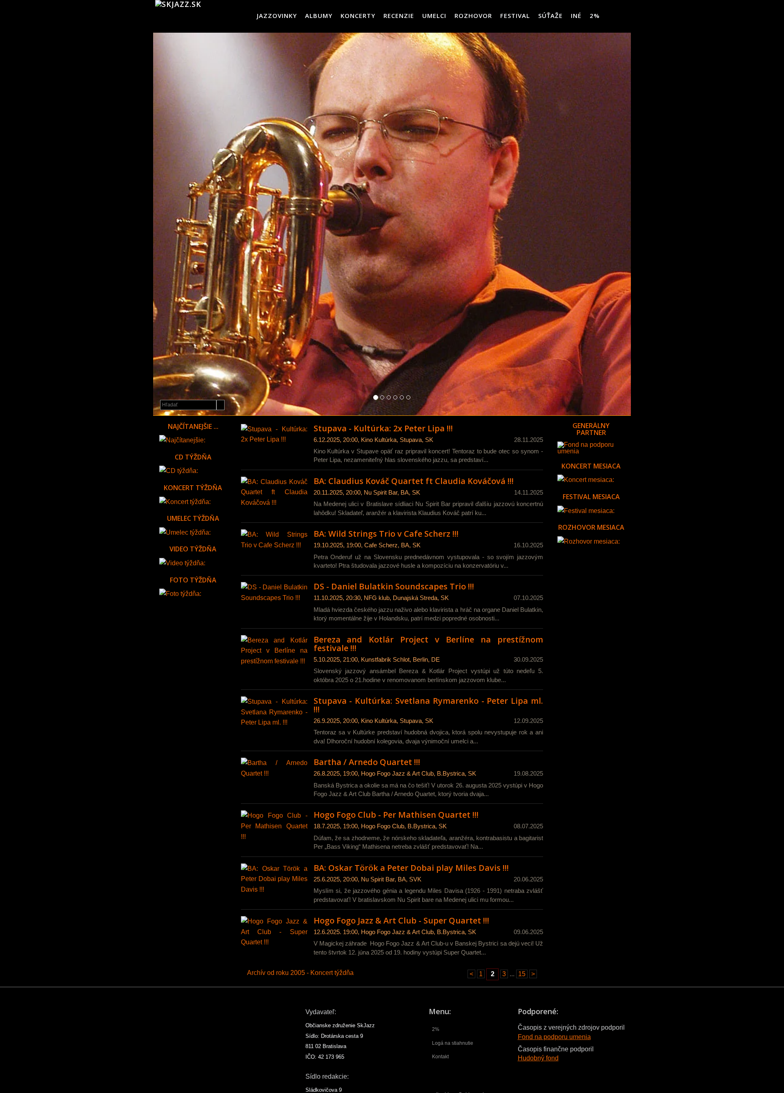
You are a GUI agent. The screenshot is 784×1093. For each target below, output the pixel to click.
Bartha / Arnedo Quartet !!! (367, 761)
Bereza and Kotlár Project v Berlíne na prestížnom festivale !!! (428, 644)
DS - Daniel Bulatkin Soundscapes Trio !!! (394, 586)
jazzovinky (277, 15)
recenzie (398, 15)
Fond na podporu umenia (554, 1036)
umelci (434, 15)
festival (515, 15)
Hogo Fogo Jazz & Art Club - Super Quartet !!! (401, 920)
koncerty (358, 15)
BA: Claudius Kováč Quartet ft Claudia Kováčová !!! (414, 480)
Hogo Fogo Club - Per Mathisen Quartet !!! (396, 814)
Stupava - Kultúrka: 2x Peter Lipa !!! (383, 428)
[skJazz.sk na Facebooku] (624, 15)
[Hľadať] (220, 405)
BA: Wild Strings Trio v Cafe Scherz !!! (386, 533)
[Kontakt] (610, 15)
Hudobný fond (538, 1058)
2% (595, 15)
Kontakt (440, 1057)
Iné (576, 15)
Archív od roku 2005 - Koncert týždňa (300, 972)
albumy (318, 15)
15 (522, 973)
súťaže (550, 15)
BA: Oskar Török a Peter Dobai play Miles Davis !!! (411, 867)
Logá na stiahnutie (452, 1043)
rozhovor (473, 15)
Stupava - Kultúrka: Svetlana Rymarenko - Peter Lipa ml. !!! (428, 705)
